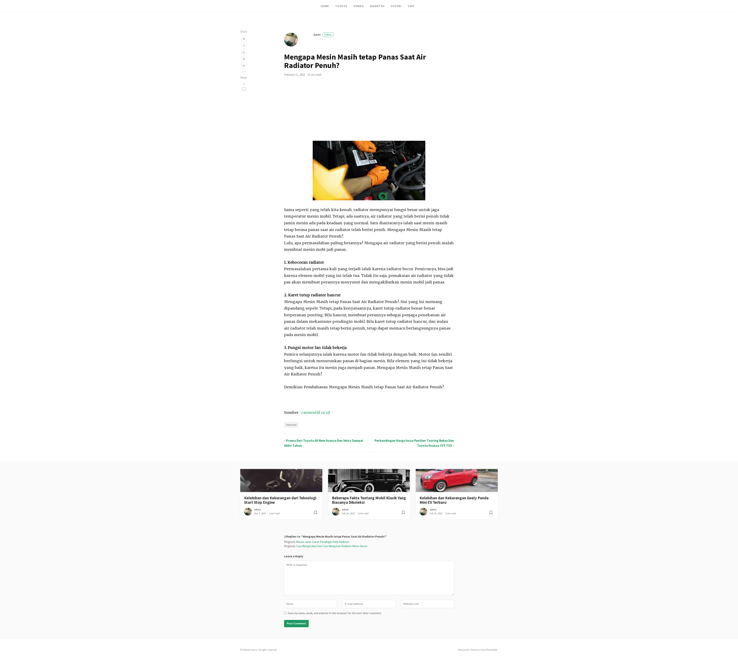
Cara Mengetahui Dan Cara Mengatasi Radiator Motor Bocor (331, 546)
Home (325, 6)
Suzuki (396, 6)
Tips (411, 6)
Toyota (341, 6)
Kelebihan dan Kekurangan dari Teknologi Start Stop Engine (280, 500)
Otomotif (291, 425)
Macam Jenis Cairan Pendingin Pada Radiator (322, 542)
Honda (358, 6)
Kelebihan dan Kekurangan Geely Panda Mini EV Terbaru (454, 500)
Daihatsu (377, 6)
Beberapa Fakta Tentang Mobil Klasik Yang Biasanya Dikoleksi (369, 500)
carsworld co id (315, 412)
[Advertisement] (369, 112)
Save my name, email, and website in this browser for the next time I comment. (335, 613)
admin (322, 34)
